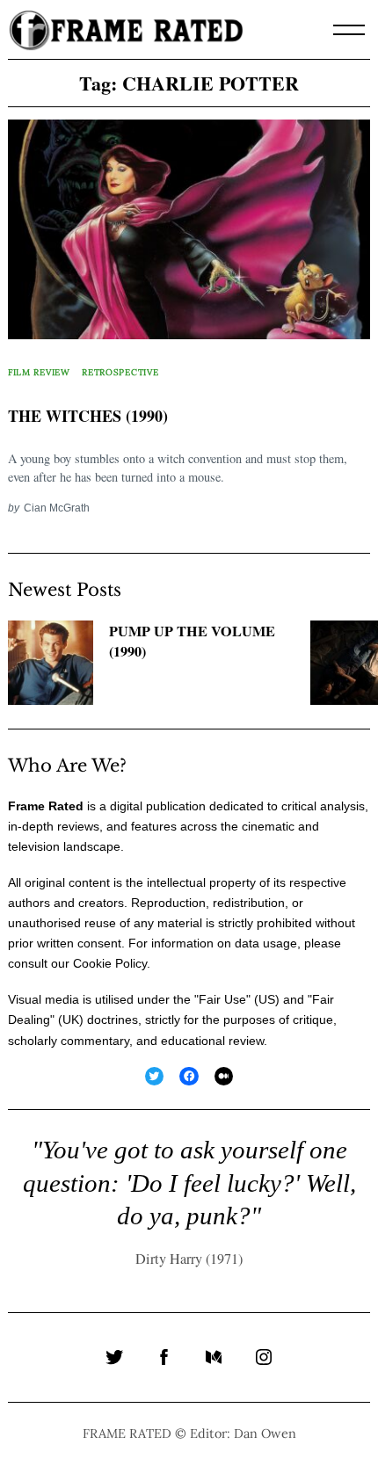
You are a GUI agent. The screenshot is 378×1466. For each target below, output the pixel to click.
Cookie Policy (110, 963)
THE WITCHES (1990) (88, 415)
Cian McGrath (57, 507)
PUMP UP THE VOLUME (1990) (192, 641)
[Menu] (349, 30)
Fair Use (222, 999)
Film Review (39, 372)
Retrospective (120, 372)
